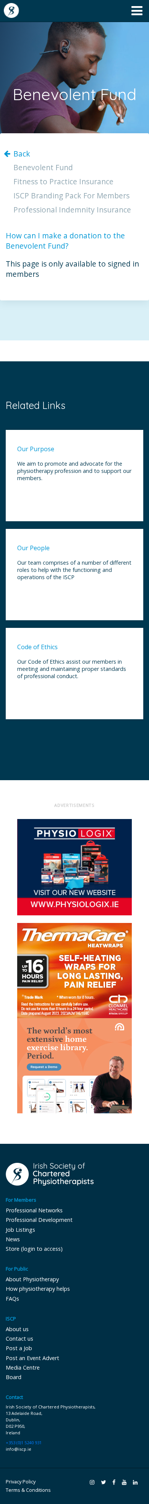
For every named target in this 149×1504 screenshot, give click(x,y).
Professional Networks (34, 1210)
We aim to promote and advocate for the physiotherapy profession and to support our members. (74, 470)
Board (13, 1377)
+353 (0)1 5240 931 (24, 1442)
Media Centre (23, 1367)
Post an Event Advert (32, 1358)
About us (17, 1329)
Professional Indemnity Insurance (72, 210)
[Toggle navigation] (137, 11)
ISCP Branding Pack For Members (71, 196)
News (13, 1239)
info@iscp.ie (18, 1449)
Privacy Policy (21, 1481)
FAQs (12, 1298)
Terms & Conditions (28, 1490)
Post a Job (19, 1348)
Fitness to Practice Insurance (63, 182)
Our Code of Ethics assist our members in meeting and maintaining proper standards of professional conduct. (71, 668)
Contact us (19, 1338)
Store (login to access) (34, 1248)
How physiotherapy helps (38, 1288)
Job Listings (20, 1229)
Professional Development (39, 1219)
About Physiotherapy (32, 1279)
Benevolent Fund (43, 167)
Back (21, 154)
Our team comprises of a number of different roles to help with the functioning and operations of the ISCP (74, 569)
